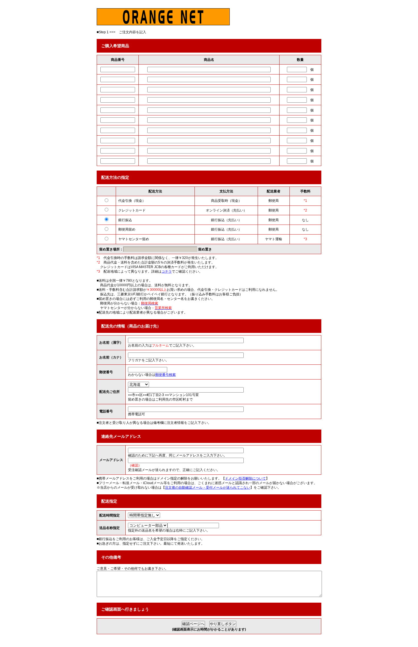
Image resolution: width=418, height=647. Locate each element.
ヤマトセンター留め (133, 239)
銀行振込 (125, 220)
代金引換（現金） (132, 201)
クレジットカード (132, 210)
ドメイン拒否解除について (245, 478)
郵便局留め (126, 229)
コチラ (167, 271)
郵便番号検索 (165, 375)
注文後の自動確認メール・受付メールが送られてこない (207, 488)
